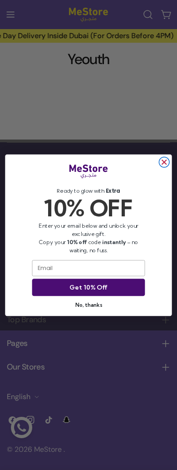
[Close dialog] (164, 162)
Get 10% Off (88, 287)
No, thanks (88, 304)
